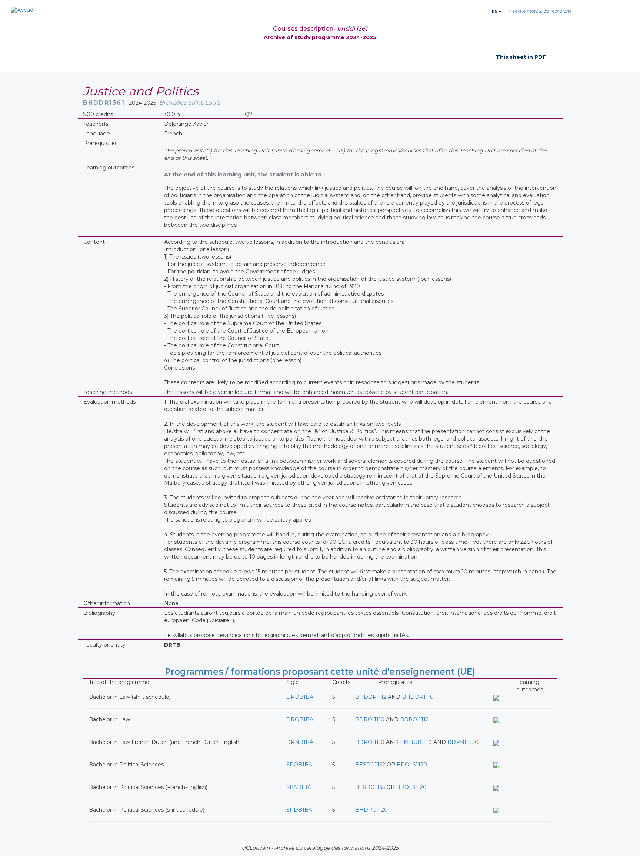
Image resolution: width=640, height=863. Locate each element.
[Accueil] (23, 10)
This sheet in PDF (521, 57)
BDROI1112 (414, 719)
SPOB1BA (299, 764)
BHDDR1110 (418, 697)
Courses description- (320, 28)
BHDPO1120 (371, 809)
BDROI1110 (369, 719)
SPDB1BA (299, 809)
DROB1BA (299, 719)
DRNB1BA (299, 742)
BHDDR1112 (370, 697)
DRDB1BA (299, 697)
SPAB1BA (298, 787)
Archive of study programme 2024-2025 (320, 37)
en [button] (495, 11)
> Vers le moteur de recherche (540, 11)
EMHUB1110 (416, 742)
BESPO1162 (370, 764)
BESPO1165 (370, 787)
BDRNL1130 (463, 742)
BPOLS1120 (412, 764)
